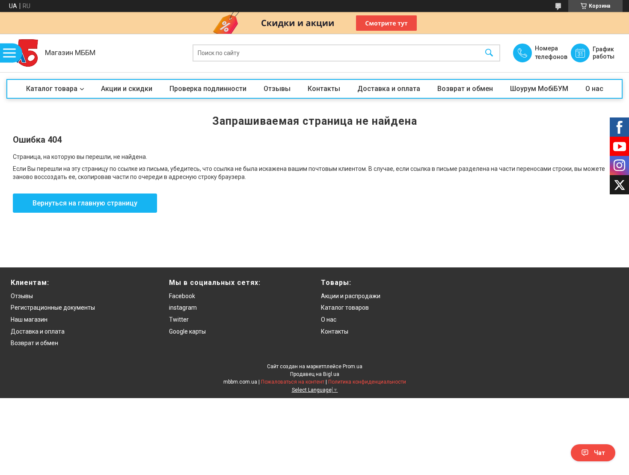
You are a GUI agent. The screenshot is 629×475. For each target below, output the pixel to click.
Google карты (187, 331)
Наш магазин (29, 319)
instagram (183, 307)
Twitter (179, 319)
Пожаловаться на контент (292, 382)
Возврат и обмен (465, 89)
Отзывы (277, 89)
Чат (599, 452)
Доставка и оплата (388, 89)
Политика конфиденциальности (367, 382)
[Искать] (489, 53)
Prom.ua (352, 366)
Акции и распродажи (350, 296)
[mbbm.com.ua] (24, 53)
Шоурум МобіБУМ (539, 89)
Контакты (324, 89)
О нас (594, 89)
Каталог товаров (345, 307)
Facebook (182, 296)
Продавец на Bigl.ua (314, 374)
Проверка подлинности (207, 89)
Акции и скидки (126, 89)
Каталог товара (51, 89)
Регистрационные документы (53, 307)
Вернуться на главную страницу (85, 203)
